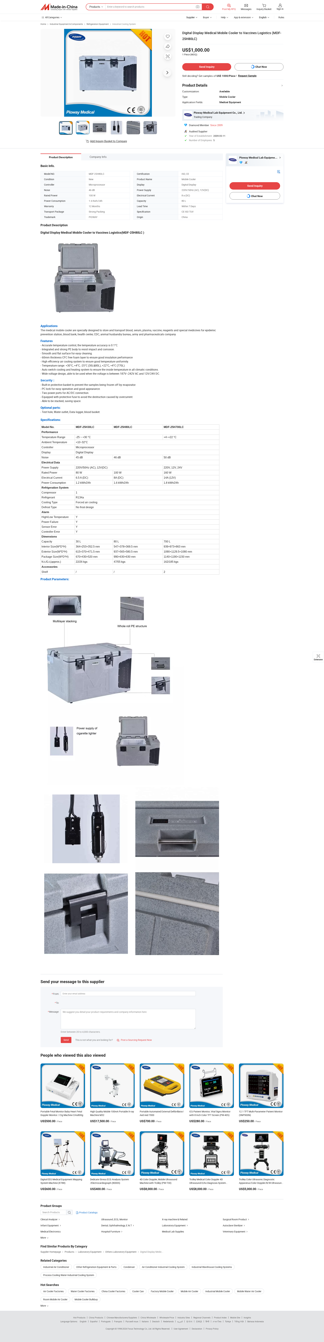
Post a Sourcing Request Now (134, 1039)
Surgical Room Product (235, 1219)
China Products (96, 1317)
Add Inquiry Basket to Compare (108, 141)
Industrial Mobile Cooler (217, 1291)
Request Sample (247, 75)
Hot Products (79, 1317)
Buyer (206, 17)
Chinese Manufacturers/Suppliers (122, 1317)
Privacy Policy (212, 1328)
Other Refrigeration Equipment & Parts (96, 1267)
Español (94, 1321)
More (43, 1305)
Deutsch (156, 1321)
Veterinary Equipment (234, 1231)
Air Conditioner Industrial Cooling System (163, 1267)
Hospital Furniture (110, 1231)
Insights (247, 1317)
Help (223, 17)
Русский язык (132, 1321)
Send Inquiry (206, 66)
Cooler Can (138, 1291)
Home (43, 24)
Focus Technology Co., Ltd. (140, 1328)
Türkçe (228, 1321)
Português (106, 1321)
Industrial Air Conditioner (56, 1267)
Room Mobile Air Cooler (55, 1299)
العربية (180, 1321)
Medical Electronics (50, 1231)
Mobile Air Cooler (189, 1291)
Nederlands (168, 1321)
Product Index (220, 1317)
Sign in (280, 8)
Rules (281, 17)
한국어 (189, 1321)
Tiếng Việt (239, 1321)
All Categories (52, 17)
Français (118, 1321)
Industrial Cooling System (124, 24)
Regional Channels (201, 1317)
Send (66, 1039)
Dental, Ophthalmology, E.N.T (116, 1225)
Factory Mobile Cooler (162, 1291)
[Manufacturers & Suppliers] (58, 6)
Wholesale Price (166, 1317)
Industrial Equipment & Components (66, 24)
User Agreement (181, 1328)
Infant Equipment (49, 1225)
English (83, 1321)
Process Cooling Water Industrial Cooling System (68, 1275)
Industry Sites (184, 1317)
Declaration (197, 1328)
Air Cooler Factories (53, 1291)
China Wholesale (148, 1317)
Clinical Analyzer (49, 1219)
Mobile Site (235, 1317)
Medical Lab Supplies (173, 1231)
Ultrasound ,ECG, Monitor (114, 1219)
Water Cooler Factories (82, 1291)
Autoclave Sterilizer (233, 1225)
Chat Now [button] (261, 66)
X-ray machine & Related (174, 1219)
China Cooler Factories (113, 1291)
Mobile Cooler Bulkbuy (86, 1299)
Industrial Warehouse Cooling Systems (212, 1267)
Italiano (145, 1321)
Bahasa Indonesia (255, 1321)
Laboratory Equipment (174, 1225)
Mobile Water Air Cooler (249, 1291)
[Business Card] (278, 171)
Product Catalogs (88, 1212)
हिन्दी (207, 1321)
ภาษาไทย (217, 1321)
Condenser (129, 1267)
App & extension (242, 17)
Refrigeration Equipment (98, 24)
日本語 (199, 1321)
